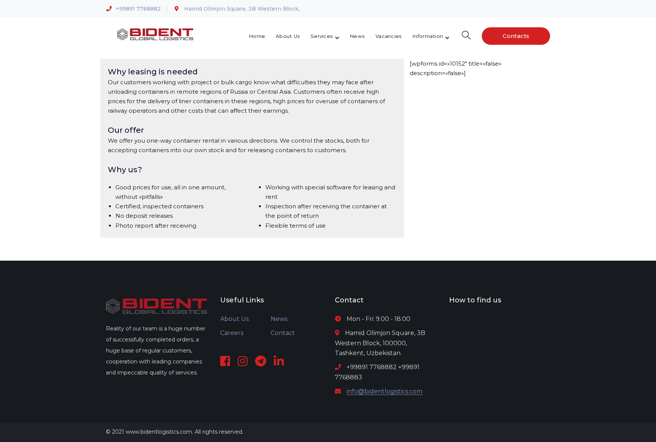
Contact (283, 333)
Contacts (516, 35)
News (279, 318)
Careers (231, 333)
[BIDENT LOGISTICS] (155, 34)
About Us (234, 318)
